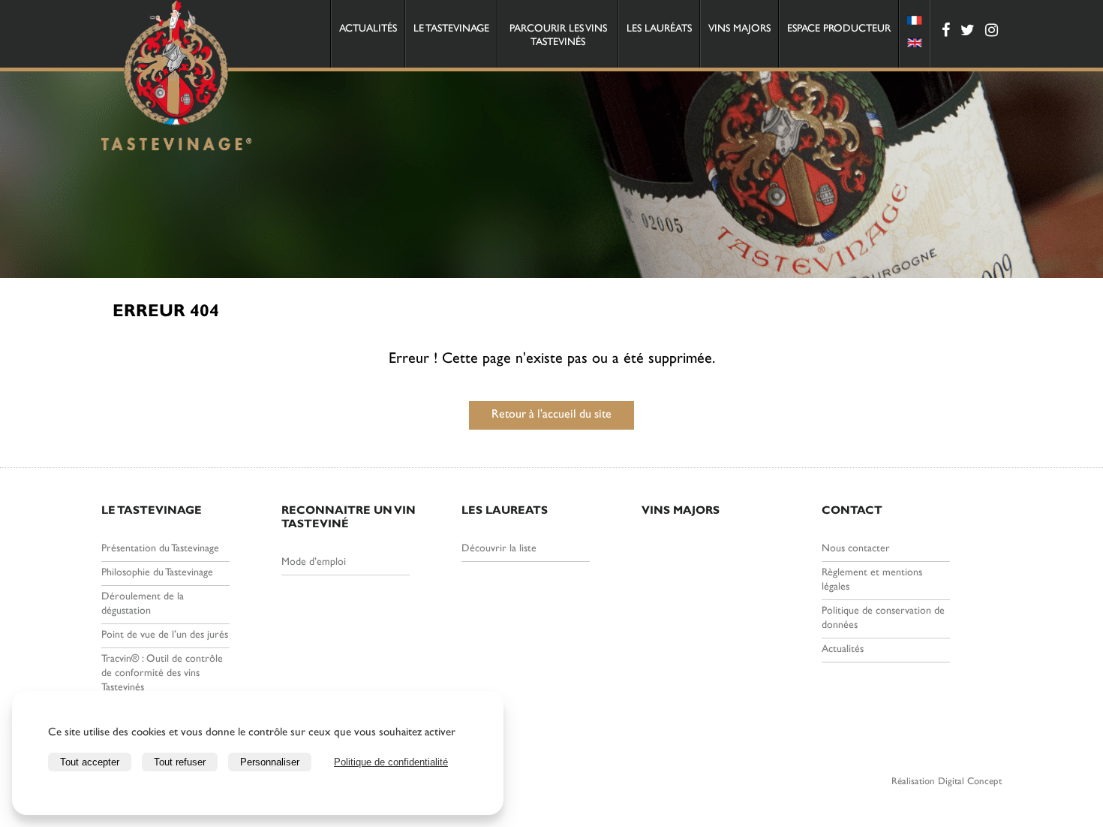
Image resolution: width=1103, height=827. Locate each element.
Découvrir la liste (498, 549)
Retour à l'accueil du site (551, 415)
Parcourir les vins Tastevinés (558, 36)
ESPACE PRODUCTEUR (839, 29)
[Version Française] (914, 22)
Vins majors (739, 29)
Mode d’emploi (313, 562)
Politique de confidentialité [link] (391, 762)
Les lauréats (659, 29)
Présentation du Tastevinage (160, 549)
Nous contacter (856, 549)
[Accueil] (176, 77)
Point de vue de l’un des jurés (164, 635)
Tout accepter (89, 762)
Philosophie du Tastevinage (157, 573)
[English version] (914, 45)
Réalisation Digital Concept (946, 782)
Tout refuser (180, 762)
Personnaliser (269, 762)
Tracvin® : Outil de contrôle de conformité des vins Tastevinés (162, 673)
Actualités (368, 29)
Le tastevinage (451, 29)
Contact (852, 512)
